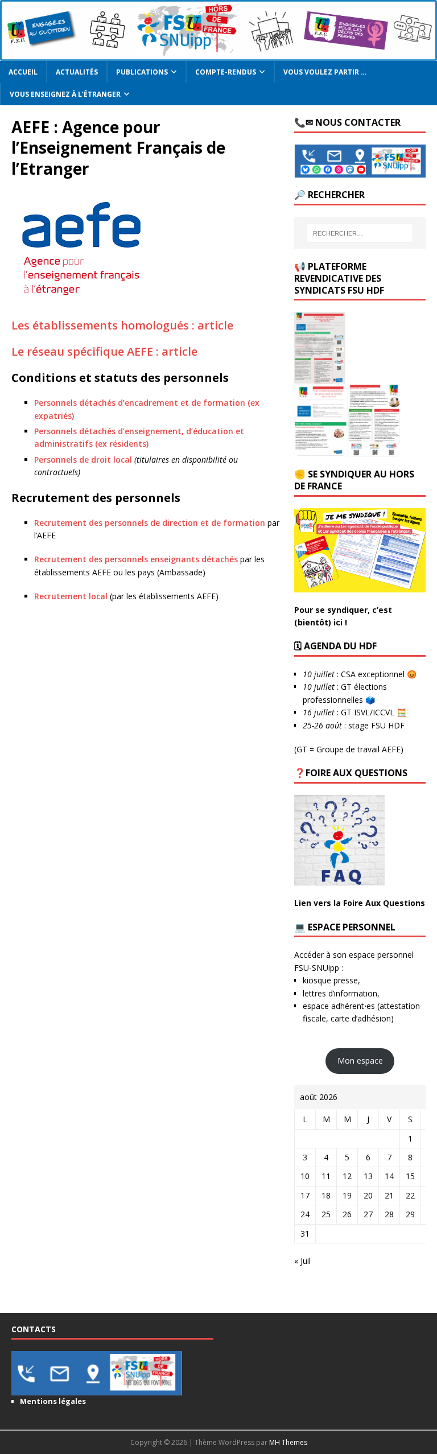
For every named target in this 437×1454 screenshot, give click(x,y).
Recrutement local (71, 596)
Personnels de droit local (83, 459)
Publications (142, 72)
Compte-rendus (225, 72)
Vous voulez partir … (324, 72)
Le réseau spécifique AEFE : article (104, 351)
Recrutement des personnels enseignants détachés (136, 559)
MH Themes (288, 1442)
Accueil (23, 72)
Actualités (77, 72)
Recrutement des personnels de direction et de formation (149, 522)
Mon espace (360, 1060)
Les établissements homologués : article (122, 325)
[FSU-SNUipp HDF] (218, 53)
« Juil (302, 1260)
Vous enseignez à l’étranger (65, 94)
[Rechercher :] (360, 233)
